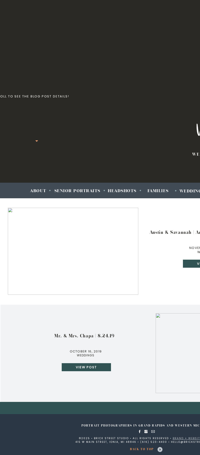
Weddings (86, 355)
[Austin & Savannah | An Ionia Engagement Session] (73, 251)
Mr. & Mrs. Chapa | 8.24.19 (84, 335)
